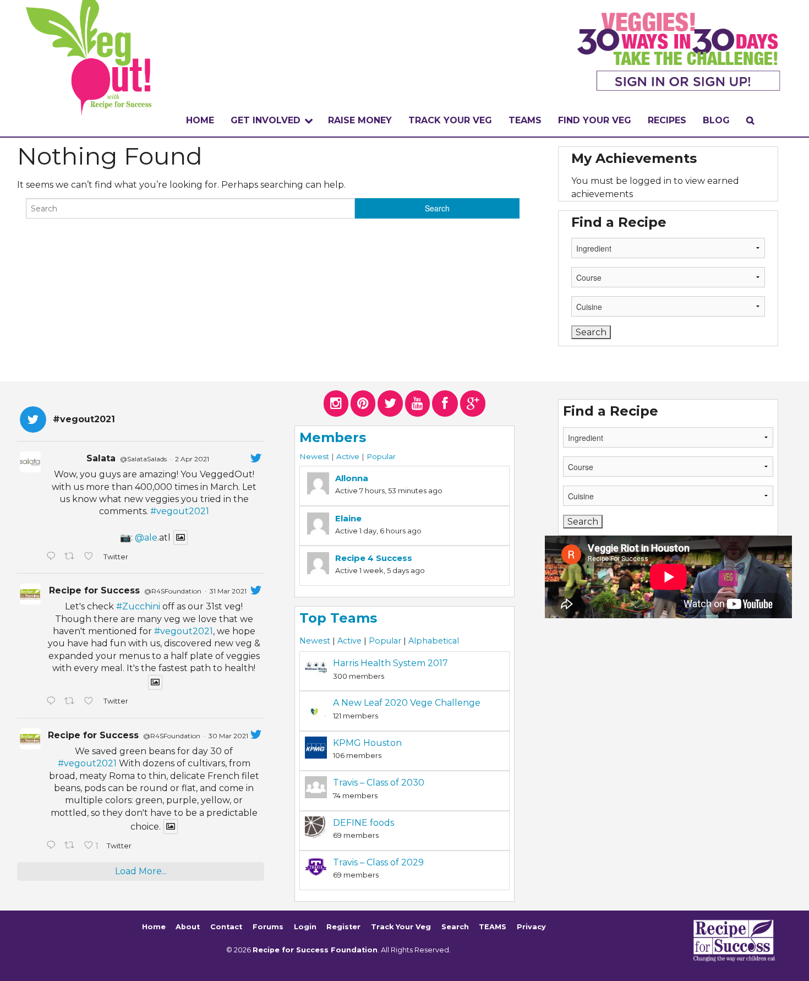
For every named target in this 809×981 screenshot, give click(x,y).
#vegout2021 (179, 511)
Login (305, 927)
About (188, 927)
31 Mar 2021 (228, 591)
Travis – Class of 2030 (378, 782)
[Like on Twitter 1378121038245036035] (91, 557)
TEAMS (525, 120)
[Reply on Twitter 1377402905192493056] (52, 702)
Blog (716, 120)
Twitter (115, 557)
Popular (381, 456)
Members (332, 437)
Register (343, 927)
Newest (314, 456)
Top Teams (338, 618)
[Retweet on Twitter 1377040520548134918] (71, 846)
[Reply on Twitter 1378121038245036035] (52, 557)
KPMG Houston (367, 743)
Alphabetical (433, 641)
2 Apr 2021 (192, 459)
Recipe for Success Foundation (315, 950)
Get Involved (265, 120)
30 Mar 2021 (228, 736)
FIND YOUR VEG (594, 120)
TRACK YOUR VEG (450, 120)
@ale (146, 537)
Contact (226, 927)
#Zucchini (138, 606)
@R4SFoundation (172, 591)
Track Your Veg (401, 927)
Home (200, 120)
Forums (268, 927)
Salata (101, 458)
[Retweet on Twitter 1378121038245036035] (71, 557)
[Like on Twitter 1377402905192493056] (91, 702)
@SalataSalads (143, 459)
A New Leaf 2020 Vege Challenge (406, 702)
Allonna (351, 478)
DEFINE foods (363, 823)
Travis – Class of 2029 (378, 862)
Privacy (531, 927)
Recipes (667, 120)
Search (455, 927)
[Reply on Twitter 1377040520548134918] (52, 846)
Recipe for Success (94, 590)
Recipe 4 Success (373, 558)
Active (347, 456)
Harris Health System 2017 (390, 663)
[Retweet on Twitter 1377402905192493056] (71, 702)
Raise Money (360, 120)
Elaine (348, 518)
